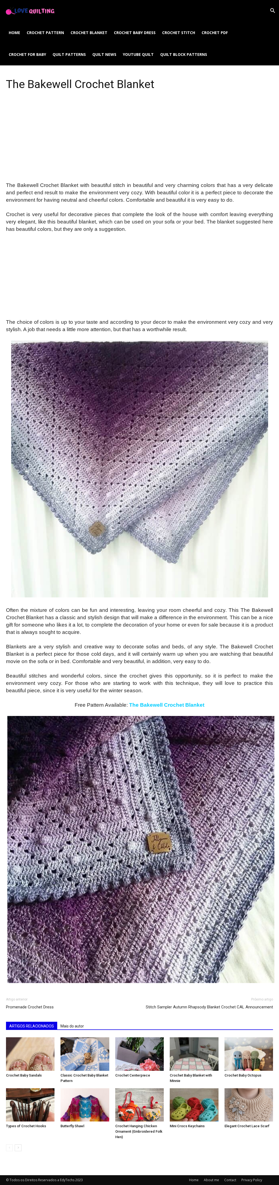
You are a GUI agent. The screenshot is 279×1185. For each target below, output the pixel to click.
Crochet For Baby (27, 54)
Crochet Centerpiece (132, 1075)
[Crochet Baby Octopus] (249, 1054)
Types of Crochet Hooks (26, 1126)
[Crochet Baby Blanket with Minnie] (194, 1054)
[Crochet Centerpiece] (139, 1054)
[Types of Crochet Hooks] (30, 1105)
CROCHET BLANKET (89, 32)
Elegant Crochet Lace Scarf (247, 1126)
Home (14, 32)
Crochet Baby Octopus (243, 1075)
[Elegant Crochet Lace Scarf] (249, 1105)
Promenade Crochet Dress (30, 1007)
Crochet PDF (215, 32)
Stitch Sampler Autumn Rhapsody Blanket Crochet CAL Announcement (209, 1007)
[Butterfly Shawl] (84, 1105)
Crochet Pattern (45, 32)
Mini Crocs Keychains (187, 1126)
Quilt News (104, 54)
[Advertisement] (139, 141)
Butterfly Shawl (72, 1126)
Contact (230, 1180)
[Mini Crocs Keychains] (194, 1105)
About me (211, 1180)
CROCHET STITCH (178, 32)
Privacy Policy (251, 1180)
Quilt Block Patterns (183, 54)
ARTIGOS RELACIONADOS (31, 1026)
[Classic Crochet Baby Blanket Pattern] (84, 1054)
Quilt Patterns (69, 54)
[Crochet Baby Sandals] (30, 1054)
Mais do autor (72, 1026)
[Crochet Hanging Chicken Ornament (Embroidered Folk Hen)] (139, 1105)
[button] (272, 11)
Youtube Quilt (138, 54)
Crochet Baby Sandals (24, 1075)
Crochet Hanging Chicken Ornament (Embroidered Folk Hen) (138, 1131)
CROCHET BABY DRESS (135, 32)
